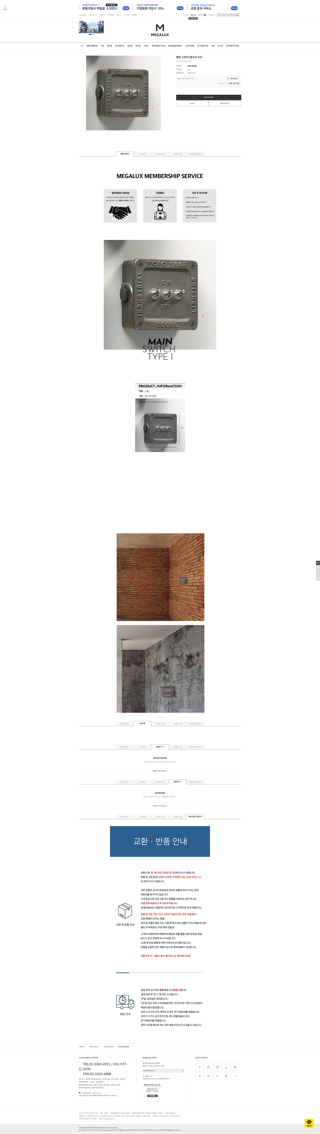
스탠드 (146, 46)
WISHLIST (224, 103)
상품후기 (159, 154)
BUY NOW (209, 97)
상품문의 (102, 15)
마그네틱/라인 (202, 46)
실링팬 (129, 46)
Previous (83, 27)
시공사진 (119, 15)
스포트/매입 (189, 46)
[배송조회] (318, 578)
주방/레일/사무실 (158, 46)
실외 (213, 46)
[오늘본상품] (318, 574)
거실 (102, 46)
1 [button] (90, 34)
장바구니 (202, 15)
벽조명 (138, 46)
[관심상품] (318, 570)
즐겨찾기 (84, 15)
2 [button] (93, 34)
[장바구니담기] (318, 566)
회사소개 (126, 15)
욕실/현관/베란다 (175, 46)
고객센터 (134, 15)
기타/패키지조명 (232, 46)
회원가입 (193, 15)
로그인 (186, 15)
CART (192, 103)
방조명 (109, 46)
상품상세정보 (124, 154)
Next (100, 27)
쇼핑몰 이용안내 (94, 1047)
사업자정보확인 (170, 1113)
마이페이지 (211, 15)
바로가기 (94, 15)
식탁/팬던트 (119, 46)
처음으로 (81, 1047)
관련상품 (142, 154)
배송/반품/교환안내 (195, 154)
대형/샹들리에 (92, 46)
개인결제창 (110, 15)
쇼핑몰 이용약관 (109, 1047)
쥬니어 (220, 46)
